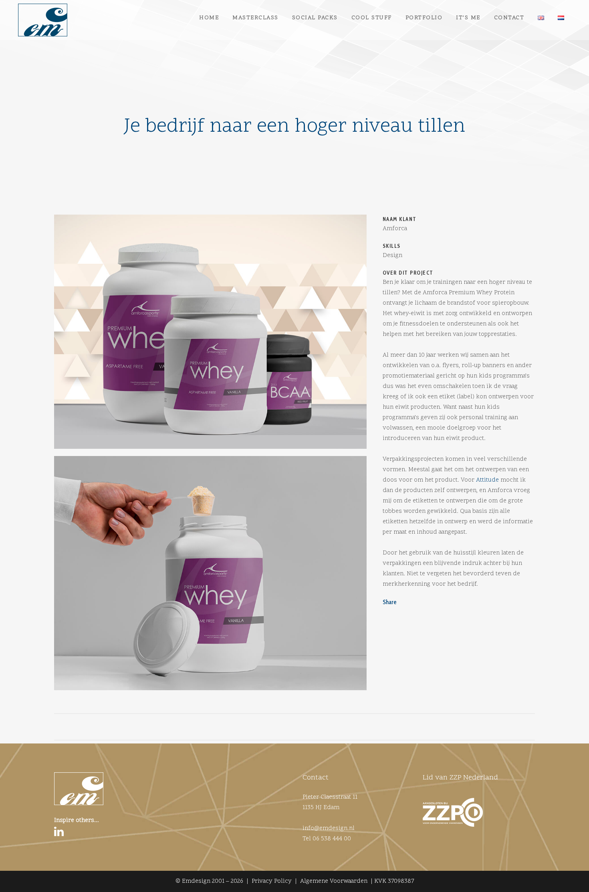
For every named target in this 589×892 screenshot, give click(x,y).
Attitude (487, 480)
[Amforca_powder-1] (210, 334)
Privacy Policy (272, 881)
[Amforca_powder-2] (210, 576)
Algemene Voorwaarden (333, 881)
